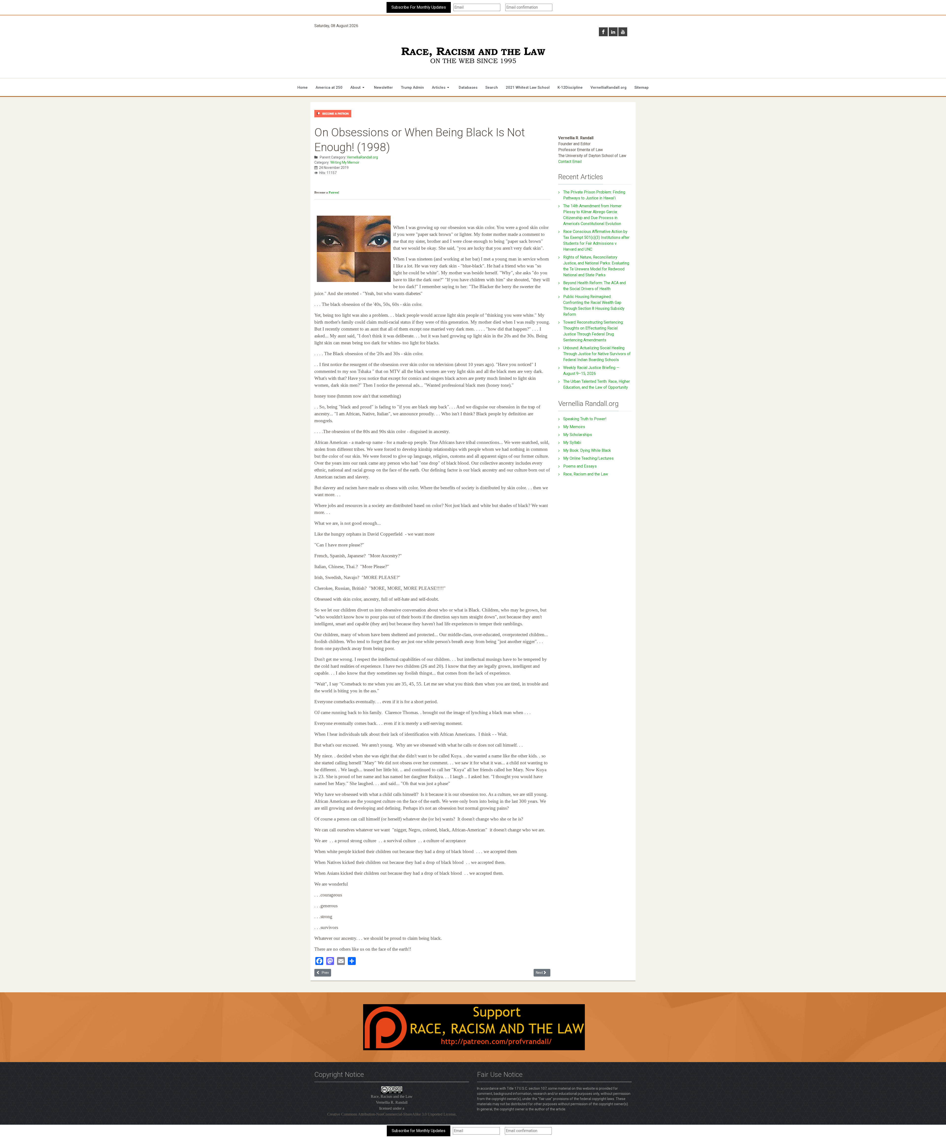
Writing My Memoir (344, 162)
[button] (358, 87)
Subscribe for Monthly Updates (418, 1130)
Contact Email (570, 161)
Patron (333, 192)
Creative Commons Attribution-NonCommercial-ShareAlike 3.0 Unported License (391, 1114)
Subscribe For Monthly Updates (418, 7)
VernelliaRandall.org (362, 157)
